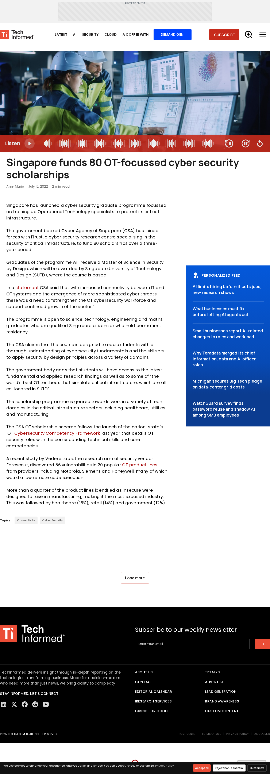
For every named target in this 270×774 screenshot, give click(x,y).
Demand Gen (172, 34)
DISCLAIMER (262, 734)
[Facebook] (24, 704)
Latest (61, 34)
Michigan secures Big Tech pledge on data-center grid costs (227, 384)
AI (74, 34)
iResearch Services (153, 701)
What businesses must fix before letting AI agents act (221, 311)
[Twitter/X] (14, 704)
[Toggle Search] (248, 34)
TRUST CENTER (187, 734)
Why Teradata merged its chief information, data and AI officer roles (224, 359)
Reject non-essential (229, 768)
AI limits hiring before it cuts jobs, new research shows (227, 289)
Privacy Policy (164, 766)
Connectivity (26, 520)
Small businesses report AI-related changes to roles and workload (228, 334)
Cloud (110, 34)
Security (90, 34)
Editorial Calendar (153, 691)
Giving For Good (151, 711)
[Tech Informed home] (17, 34)
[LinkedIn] (3, 704)
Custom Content (222, 711)
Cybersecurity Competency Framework (57, 433)
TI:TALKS (212, 672)
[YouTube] (45, 704)
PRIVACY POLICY (237, 734)
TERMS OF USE (211, 734)
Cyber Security (52, 520)
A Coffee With (136, 34)
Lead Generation (221, 691)
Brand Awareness (222, 701)
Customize (257, 768)
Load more (135, 577)
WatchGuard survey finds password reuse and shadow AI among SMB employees (224, 409)
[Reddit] (35, 704)
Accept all (202, 768)
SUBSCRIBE (224, 34)
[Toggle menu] (263, 34)
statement (27, 288)
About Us (144, 672)
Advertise (214, 681)
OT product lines (139, 465)
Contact (144, 681)
